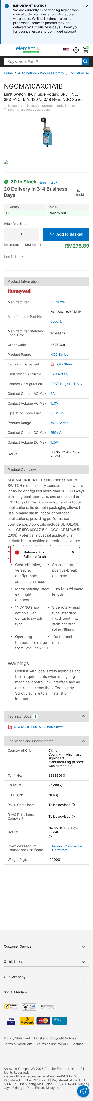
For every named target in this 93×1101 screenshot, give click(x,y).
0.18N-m (57, 413)
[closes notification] (87, 5)
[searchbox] (43, 61)
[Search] (85, 61)
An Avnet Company (18, 1069)
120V (54, 403)
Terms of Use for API (52, 1044)
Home (8, 73)
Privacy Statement (17, 1038)
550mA (56, 433)
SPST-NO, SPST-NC (66, 384)
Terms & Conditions (18, 1044)
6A (52, 393)
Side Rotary (59, 374)
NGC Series (59, 354)
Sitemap (77, 1044)
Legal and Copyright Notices (55, 1038)
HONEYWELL (60, 302)
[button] (7, 50)
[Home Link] (36, 50)
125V (54, 442)
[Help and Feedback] (83, 1091)
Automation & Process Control (41, 73)
